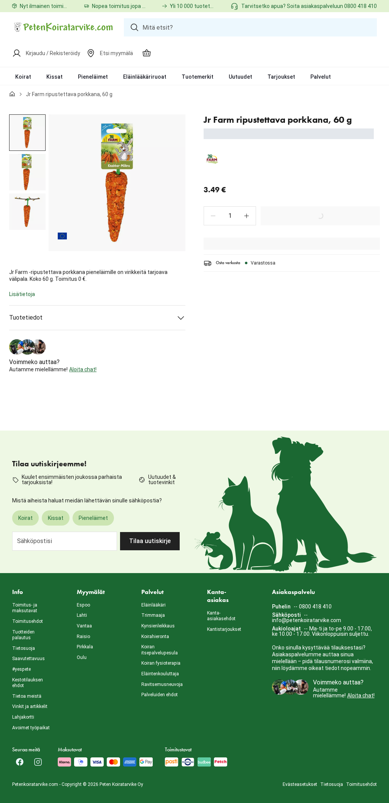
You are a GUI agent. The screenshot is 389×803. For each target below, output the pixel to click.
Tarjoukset (281, 77)
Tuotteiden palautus (23, 635)
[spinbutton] (229, 216)
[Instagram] (38, 762)
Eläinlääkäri (153, 605)
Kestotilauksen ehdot (27, 683)
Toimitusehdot (27, 621)
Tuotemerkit (197, 77)
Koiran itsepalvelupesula (159, 650)
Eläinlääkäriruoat (144, 77)
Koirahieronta (155, 636)
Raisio (83, 636)
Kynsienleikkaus (158, 626)
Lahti (82, 615)
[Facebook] (19, 762)
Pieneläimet (93, 77)
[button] (213, 216)
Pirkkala (85, 646)
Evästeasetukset (300, 784)
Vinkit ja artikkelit (29, 706)
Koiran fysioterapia (160, 663)
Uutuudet (240, 77)
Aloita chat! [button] (82, 369)
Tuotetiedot (26, 317)
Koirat (23, 77)
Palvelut (320, 77)
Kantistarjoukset (224, 629)
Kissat (54, 77)
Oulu (82, 657)
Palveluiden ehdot (159, 694)
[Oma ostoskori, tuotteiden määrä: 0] (146, 53)
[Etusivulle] (12, 94)
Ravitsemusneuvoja (162, 684)
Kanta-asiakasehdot (221, 616)
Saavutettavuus (28, 658)
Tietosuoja (23, 648)
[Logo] (63, 27)
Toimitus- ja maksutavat (24, 608)
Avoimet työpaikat (31, 727)
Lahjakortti (23, 717)
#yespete (21, 669)
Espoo (83, 605)
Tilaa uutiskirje (150, 541)
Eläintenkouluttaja (160, 673)
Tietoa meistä (26, 696)
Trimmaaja (153, 615)
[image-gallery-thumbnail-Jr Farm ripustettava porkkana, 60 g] (27, 132)
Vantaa (84, 626)
